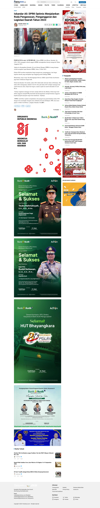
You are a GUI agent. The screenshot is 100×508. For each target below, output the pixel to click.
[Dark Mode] (75, 2)
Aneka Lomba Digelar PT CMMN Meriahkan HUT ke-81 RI (73, 93)
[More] (59, 25)
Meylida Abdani (22, 24)
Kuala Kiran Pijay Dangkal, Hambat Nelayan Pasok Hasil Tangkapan (74, 99)
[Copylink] (57, 25)
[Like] (45, 25)
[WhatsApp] (54, 25)
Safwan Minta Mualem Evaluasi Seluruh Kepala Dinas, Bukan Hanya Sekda (75, 106)
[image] (58, 455)
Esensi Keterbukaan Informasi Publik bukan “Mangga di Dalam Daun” (74, 126)
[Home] (71, 2)
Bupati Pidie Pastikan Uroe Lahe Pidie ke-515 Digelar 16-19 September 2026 (32, 463)
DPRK (23, 106)
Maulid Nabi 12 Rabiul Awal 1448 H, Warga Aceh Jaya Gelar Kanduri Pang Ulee (75, 119)
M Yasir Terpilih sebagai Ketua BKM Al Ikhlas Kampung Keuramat (31, 472)
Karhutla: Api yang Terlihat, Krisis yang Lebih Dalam (75, 87)
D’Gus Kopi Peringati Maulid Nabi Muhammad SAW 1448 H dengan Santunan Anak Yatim (73, 141)
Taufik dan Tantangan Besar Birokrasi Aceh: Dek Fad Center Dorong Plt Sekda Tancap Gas (75, 133)
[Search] (38, 2)
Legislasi (28, 106)
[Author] (15, 24)
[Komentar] (49, 25)
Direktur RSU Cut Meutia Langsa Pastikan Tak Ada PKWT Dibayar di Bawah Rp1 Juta (34, 453)
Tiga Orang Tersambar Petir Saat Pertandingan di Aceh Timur (73, 112)
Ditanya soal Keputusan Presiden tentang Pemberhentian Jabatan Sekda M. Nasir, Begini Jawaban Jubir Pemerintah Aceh (75, 80)
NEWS (15, 11)
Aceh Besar (17, 106)
